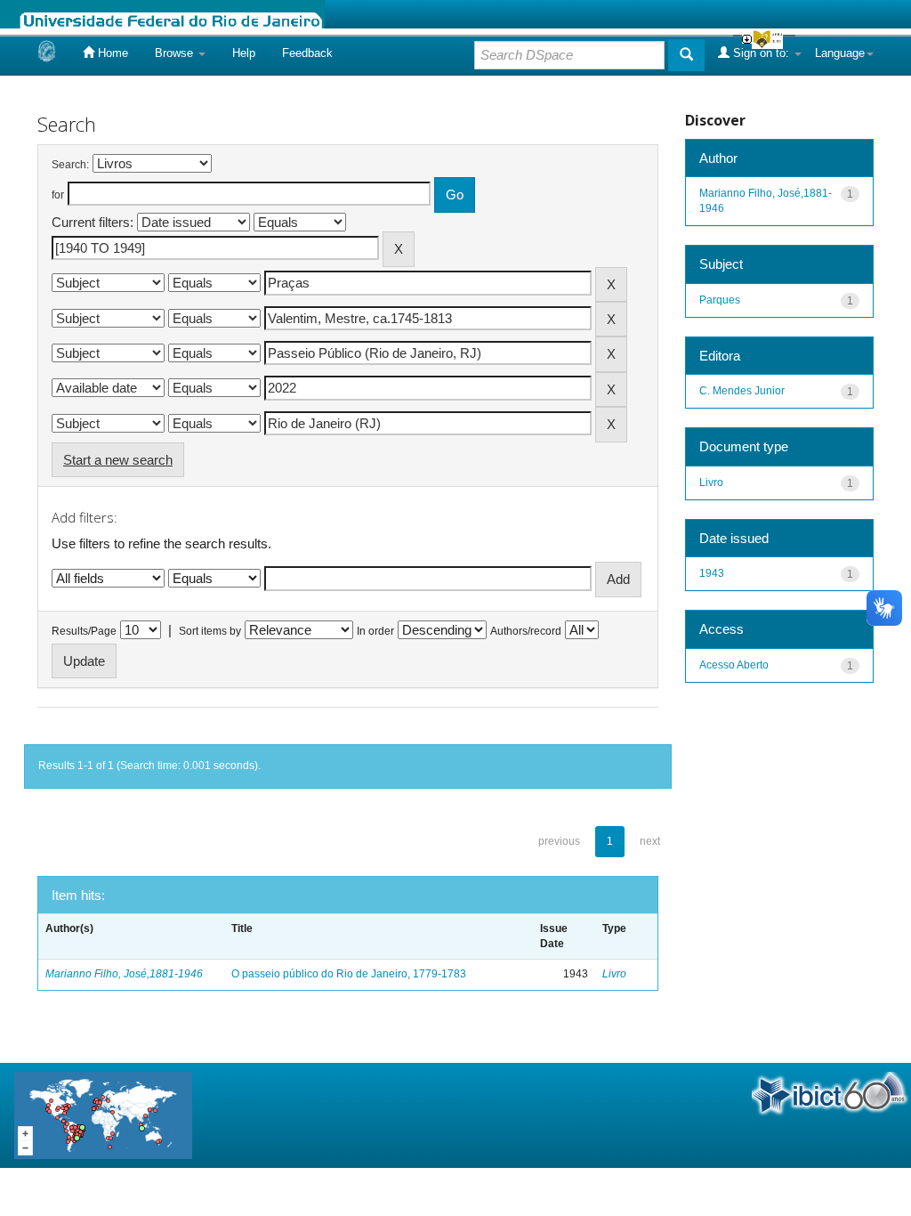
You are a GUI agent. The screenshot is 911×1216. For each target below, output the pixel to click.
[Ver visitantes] (103, 1114)
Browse (176, 53)
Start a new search (118, 459)
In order (375, 631)
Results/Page (84, 631)
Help (243, 53)
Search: (70, 164)
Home (111, 53)
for (58, 195)
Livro (614, 974)
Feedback (307, 53)
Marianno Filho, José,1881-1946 (124, 974)
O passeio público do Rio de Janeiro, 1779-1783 (348, 974)
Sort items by (210, 631)
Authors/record (525, 631)
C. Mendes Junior (742, 391)
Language (840, 53)
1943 (711, 573)
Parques (719, 300)
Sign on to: (761, 53)
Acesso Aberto (734, 665)
